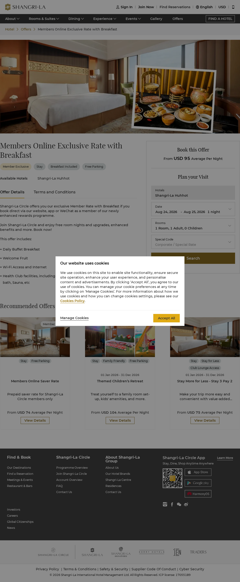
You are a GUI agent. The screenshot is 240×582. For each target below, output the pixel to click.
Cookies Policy (72, 301)
